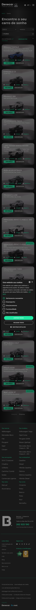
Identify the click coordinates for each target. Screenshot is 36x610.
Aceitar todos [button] (19, 318)
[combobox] (29, 282)
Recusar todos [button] (18, 323)
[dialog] (18, 305)
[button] (18, 327)
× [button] (32, 282)
